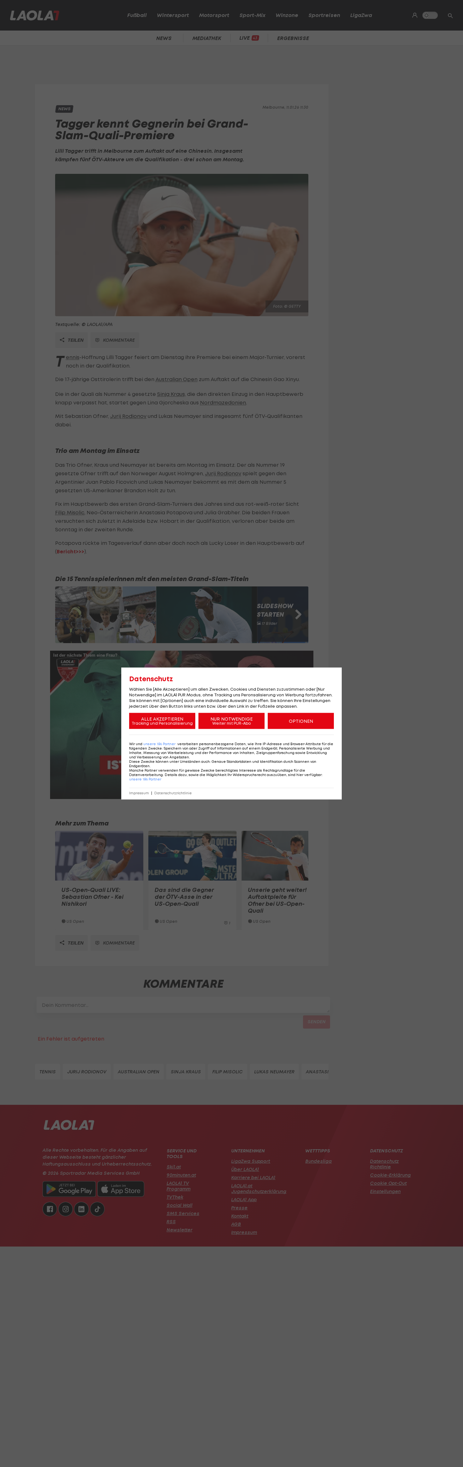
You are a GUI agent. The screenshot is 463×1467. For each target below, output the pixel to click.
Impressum (139, 793)
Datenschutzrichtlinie (173, 793)
